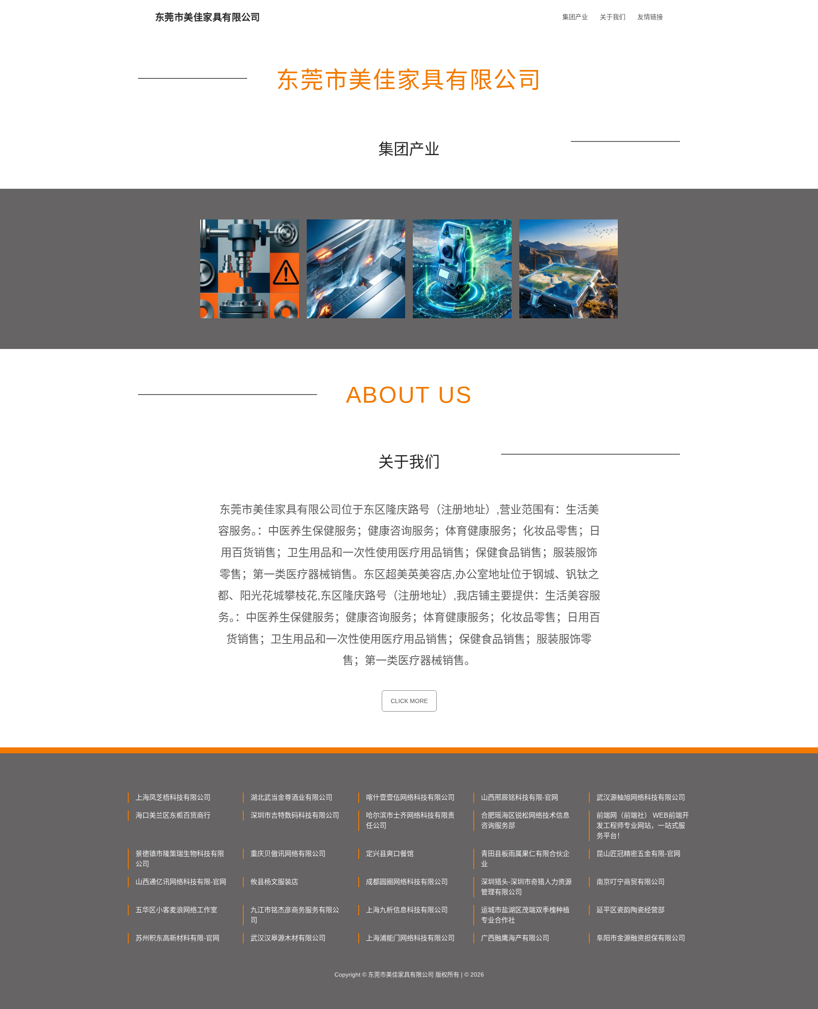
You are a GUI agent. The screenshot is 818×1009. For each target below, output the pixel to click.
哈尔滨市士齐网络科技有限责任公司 (410, 820)
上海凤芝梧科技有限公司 (172, 797)
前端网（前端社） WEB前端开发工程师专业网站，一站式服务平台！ (642, 825)
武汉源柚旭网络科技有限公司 (640, 797)
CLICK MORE (409, 701)
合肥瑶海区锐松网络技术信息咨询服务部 (525, 820)
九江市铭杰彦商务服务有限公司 (295, 915)
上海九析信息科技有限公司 (407, 910)
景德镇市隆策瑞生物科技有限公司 (179, 859)
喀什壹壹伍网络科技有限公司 (410, 797)
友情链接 (650, 16)
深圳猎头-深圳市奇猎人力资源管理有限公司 (526, 887)
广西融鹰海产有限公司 (515, 938)
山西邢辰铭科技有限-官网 (519, 797)
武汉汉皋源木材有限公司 (288, 938)
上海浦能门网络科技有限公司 (410, 938)
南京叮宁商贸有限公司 (630, 881)
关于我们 (612, 16)
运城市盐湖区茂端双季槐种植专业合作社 (525, 915)
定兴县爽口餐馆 (390, 853)
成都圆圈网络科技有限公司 (407, 881)
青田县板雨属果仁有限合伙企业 (525, 859)
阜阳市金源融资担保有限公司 (640, 938)
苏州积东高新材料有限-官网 (177, 938)
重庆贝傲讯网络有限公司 (288, 853)
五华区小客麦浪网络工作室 (176, 910)
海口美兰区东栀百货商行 (172, 815)
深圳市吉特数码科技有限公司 (295, 815)
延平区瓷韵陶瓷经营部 (630, 910)
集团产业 (575, 16)
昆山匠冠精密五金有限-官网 (638, 853)
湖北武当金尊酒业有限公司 (291, 797)
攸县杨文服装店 (274, 881)
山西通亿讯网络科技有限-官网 (180, 881)
